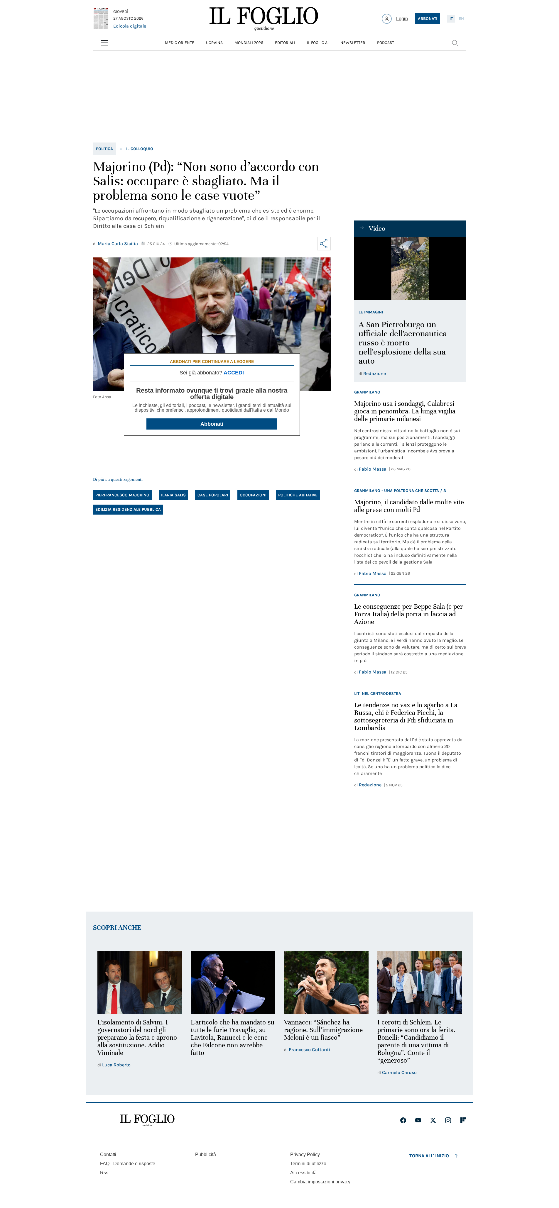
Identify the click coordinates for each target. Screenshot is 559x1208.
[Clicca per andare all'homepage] (147, 1120)
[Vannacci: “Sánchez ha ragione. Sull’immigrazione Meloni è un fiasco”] (326, 982)
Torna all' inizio (429, 1155)
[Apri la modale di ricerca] (454, 42)
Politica (104, 148)
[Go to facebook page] (403, 1120)
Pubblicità (205, 1154)
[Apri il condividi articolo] (324, 243)
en (461, 18)
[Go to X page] (433, 1120)
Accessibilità (303, 1172)
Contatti (108, 1154)
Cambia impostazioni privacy (320, 1182)
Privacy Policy (305, 1154)
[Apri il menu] (104, 42)
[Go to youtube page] (418, 1120)
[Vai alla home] (264, 18)
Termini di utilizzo (308, 1163)
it (451, 18)
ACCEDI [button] (234, 373)
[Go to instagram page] (448, 1120)
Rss (104, 1172)
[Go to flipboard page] (463, 1120)
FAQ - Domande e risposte (127, 1163)
